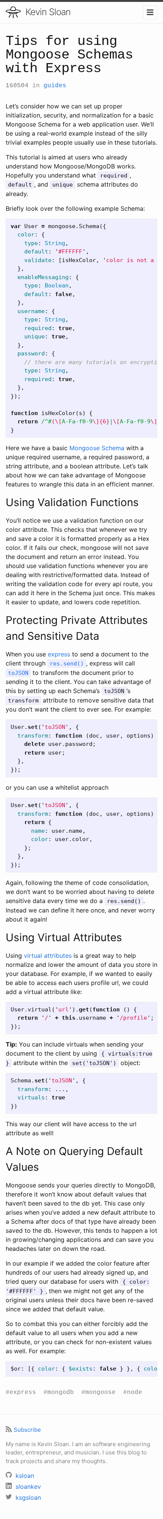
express (59, 654)
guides (55, 85)
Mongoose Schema (96, 448)
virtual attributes (48, 955)
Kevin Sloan (48, 11)
